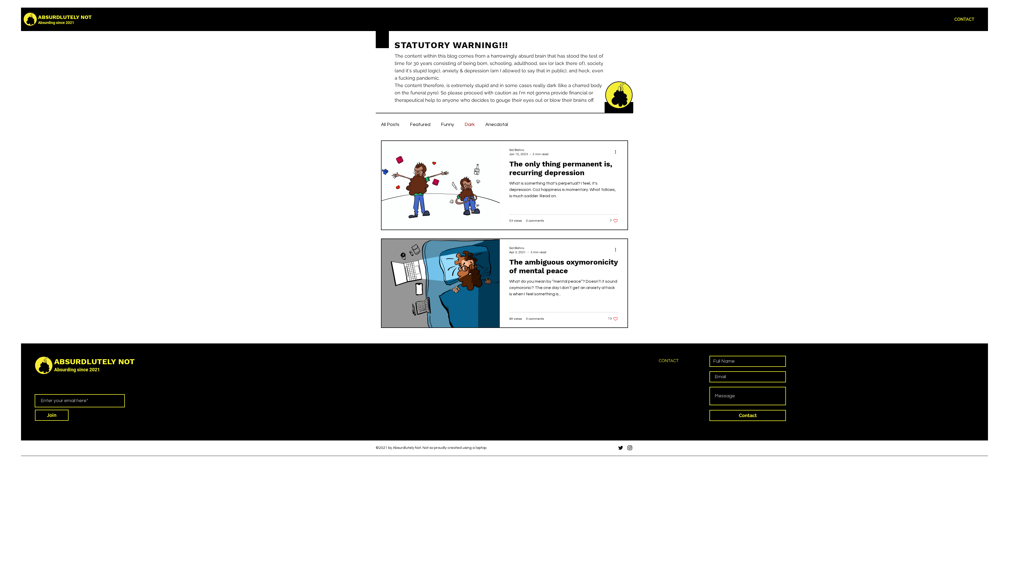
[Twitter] (620, 448)
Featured (420, 124)
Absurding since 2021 (56, 23)
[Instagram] (630, 448)
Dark (470, 124)
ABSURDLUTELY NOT (65, 17)
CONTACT (669, 360)
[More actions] (617, 152)
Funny (447, 124)
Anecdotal (496, 124)
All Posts (390, 124)
